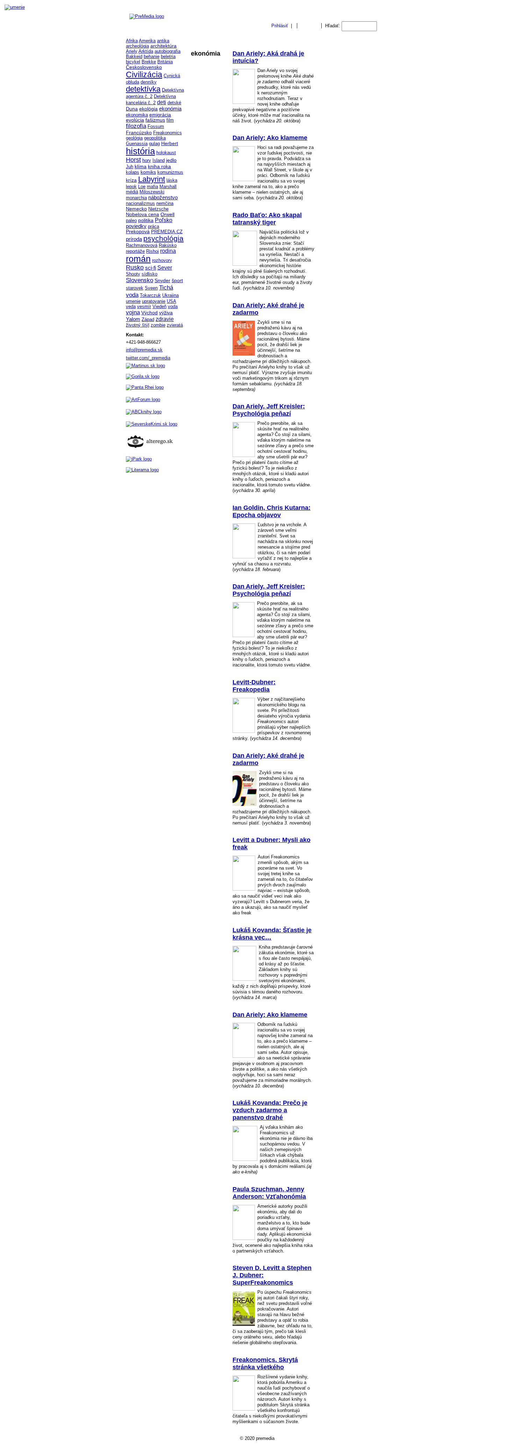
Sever (164, 267)
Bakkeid (134, 56)
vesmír (144, 306)
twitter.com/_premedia (148, 358)
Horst (133, 159)
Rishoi (152, 251)
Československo (144, 67)
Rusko (135, 267)
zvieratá (175, 325)
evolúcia (135, 120)
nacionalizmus (140, 203)
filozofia (136, 126)
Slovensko (139, 280)
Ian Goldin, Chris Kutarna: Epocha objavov (271, 511)
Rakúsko (168, 245)
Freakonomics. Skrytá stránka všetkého (265, 1363)
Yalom (133, 319)
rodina (168, 251)
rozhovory (162, 260)
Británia (165, 61)
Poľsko (163, 220)
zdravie (165, 319)
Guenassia (137, 143)
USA (171, 301)
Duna (132, 109)
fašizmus (155, 120)
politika (146, 220)
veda (131, 306)
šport (177, 280)
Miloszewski (152, 191)
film (170, 120)
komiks (148, 172)
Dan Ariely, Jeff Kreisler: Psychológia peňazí (269, 410)
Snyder (162, 280)
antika (163, 40)
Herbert (169, 143)
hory (146, 160)
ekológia (148, 109)
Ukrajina (170, 295)
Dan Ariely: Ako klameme (270, 137)
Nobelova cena (142, 214)
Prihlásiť (279, 25)
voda (173, 306)
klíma (141, 166)
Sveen (151, 288)
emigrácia (160, 114)
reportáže (135, 251)
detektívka (143, 89)
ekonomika (137, 114)
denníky (149, 82)
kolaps (132, 172)
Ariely (131, 51)
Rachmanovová (141, 245)
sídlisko (149, 274)
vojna (133, 312)
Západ (148, 319)
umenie (133, 301)
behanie (151, 56)
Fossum (156, 126)
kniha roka (159, 166)
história (140, 151)
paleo (131, 220)
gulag (154, 143)
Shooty (133, 274)
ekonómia (170, 109)
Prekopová (138, 231)
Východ (149, 312)
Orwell (167, 214)
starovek (134, 288)
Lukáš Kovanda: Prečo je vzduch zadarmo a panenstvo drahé (270, 1110)
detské (174, 102)
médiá (132, 191)
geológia (134, 138)
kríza (131, 180)
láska (171, 180)
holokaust (166, 152)
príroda (134, 239)
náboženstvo (163, 197)
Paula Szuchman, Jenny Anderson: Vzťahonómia (269, 1193)
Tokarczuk (150, 295)
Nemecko (136, 209)
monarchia (136, 197)
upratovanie (153, 301)
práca (153, 226)
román (138, 259)
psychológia (163, 238)
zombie (158, 325)
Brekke (149, 61)
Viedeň (159, 306)
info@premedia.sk (144, 349)
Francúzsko (139, 132)
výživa (166, 312)
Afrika (132, 40)
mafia (152, 186)
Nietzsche (158, 209)
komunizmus (170, 172)
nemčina (164, 203)
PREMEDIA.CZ (167, 231)
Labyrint (151, 179)
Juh (129, 166)
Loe (141, 186)
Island (158, 160)
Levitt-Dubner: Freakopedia (254, 686)
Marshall (168, 186)
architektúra (163, 46)
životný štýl (137, 325)
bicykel (133, 61)
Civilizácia (144, 74)
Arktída (145, 51)
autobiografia (167, 51)
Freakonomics (167, 132)
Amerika (147, 40)
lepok (131, 186)
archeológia (137, 46)
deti (161, 102)
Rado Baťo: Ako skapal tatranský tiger (267, 219)
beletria (168, 56)
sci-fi (150, 268)
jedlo (171, 160)
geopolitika (155, 138)
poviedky (136, 226)
